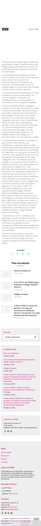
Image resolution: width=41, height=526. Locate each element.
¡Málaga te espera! (21, 294)
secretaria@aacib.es (30, 428)
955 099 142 (15, 428)
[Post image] (6, 274)
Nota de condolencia (22, 271)
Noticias (5, 29)
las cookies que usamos (16, 521)
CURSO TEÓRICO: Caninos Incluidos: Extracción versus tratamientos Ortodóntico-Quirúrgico (20, 390)
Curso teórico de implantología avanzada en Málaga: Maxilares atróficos (26, 284)
